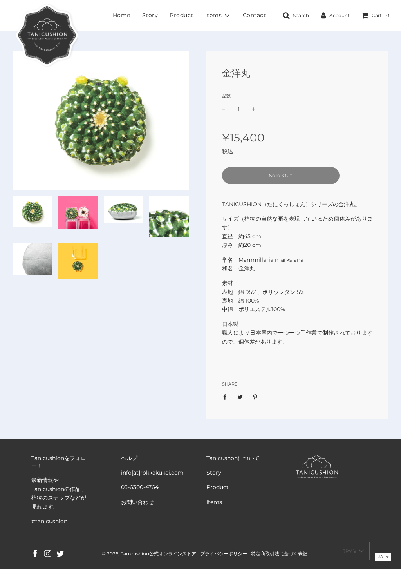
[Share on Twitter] (240, 397)
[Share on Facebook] (227, 397)
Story (150, 15)
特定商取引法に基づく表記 (279, 553)
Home (121, 15)
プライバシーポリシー (223, 553)
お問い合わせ (137, 502)
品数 (226, 95)
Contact (254, 15)
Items (214, 502)
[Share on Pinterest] (255, 397)
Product (181, 15)
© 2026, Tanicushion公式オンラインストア (149, 553)
